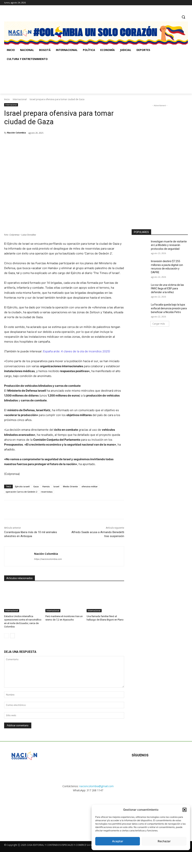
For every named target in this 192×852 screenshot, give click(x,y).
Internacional (20, 99)
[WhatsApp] (57, 142)
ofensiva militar (90, 486)
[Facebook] (170, 3)
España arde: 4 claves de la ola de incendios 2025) (76, 351)
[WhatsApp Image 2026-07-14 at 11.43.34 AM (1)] (128, 79)
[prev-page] (6, 635)
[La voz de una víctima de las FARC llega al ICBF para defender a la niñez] (140, 289)
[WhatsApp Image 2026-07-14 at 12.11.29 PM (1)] (24, 813)
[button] (184, 810)
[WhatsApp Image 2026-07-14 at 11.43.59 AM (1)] (77, 79)
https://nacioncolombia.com (48, 559)
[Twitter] (186, 3)
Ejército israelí (22, 486)
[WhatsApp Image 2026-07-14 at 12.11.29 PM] (26, 79)
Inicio (7, 99)
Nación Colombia (16, 132)
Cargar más (158, 323)
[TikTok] (180, 3)
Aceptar (117, 841)
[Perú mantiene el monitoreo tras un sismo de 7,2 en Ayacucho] (64, 599)
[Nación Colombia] (19, 556)
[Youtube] (172, 767)
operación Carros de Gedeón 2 (21, 491)
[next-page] (12, 635)
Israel (56, 486)
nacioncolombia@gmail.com (96, 786)
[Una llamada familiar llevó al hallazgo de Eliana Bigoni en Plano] (105, 599)
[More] (66, 142)
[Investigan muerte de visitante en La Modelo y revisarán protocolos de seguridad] (140, 246)
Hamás (46, 486)
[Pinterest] (48, 142)
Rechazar (164, 841)
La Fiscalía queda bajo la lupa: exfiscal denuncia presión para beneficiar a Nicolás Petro (169, 308)
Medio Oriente (70, 486)
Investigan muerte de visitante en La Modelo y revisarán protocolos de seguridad (169, 245)
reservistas (46, 491)
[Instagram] (175, 3)
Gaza (36, 486)
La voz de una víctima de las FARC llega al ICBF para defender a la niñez (167, 288)
